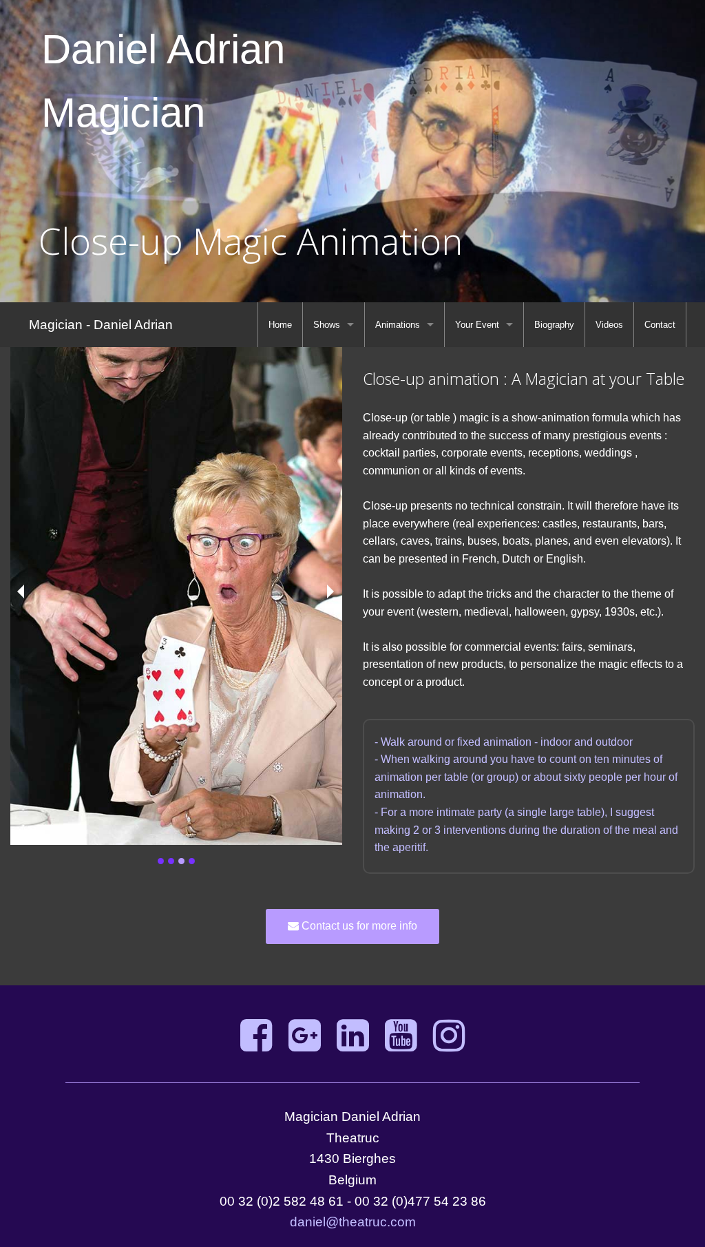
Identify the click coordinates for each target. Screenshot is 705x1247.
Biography (554, 324)
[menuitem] (280, 324)
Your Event (477, 324)
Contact (659, 324)
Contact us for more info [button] (358, 926)
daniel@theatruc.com (353, 1222)
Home (280, 324)
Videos (609, 324)
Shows (326, 324)
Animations (397, 324)
